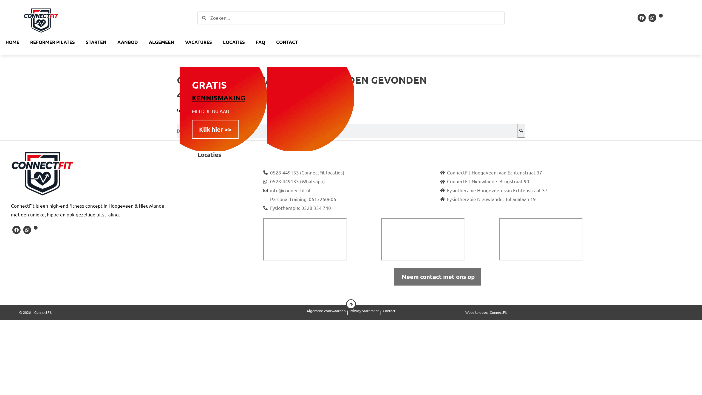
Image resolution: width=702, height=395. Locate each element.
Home (12, 42)
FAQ (260, 42)
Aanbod (127, 42)
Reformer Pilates (52, 42)
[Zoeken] (521, 131)
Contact (287, 42)
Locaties (234, 42)
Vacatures (198, 42)
